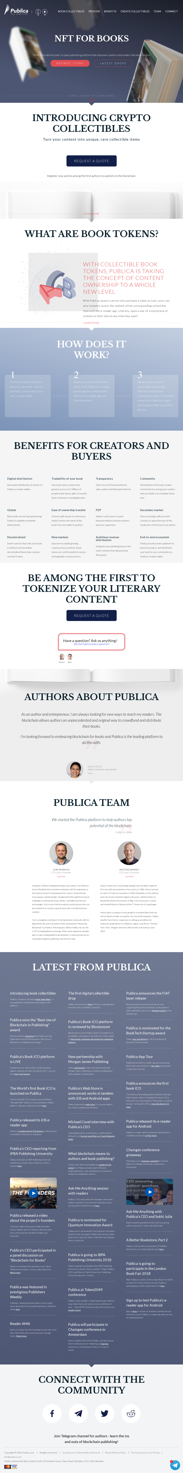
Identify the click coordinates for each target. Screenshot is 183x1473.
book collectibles (43, 999)
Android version (159, 1010)
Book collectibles (71, 11)
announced (80, 1067)
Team (157, 11)
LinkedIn (61, 876)
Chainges (104, 1343)
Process (94, 11)
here (44, 1105)
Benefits (110, 11)
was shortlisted (140, 1039)
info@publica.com (12, 1456)
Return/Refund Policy (115, 1452)
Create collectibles (135, 11)
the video (155, 1066)
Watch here (15, 1272)
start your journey (22, 1074)
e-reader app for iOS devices (30, 1131)
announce (29, 1036)
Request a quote (91, 161)
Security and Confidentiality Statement (81, 1452)
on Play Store (151, 1135)
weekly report (74, 1310)
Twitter (90, 773)
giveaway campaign (150, 1161)
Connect (171, 11)
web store (90, 1104)
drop (90, 1004)
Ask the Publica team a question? (91, 644)
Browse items (70, 63)
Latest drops (113, 63)
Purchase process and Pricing (145, 1452)
